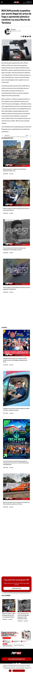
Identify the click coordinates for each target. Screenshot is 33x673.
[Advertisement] (16, 310)
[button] (21, 36)
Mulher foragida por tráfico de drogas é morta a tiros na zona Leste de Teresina (8, 615)
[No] (30, 668)
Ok (10, 670)
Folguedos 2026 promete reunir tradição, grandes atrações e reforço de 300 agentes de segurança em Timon (15, 360)
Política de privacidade (18, 670)
